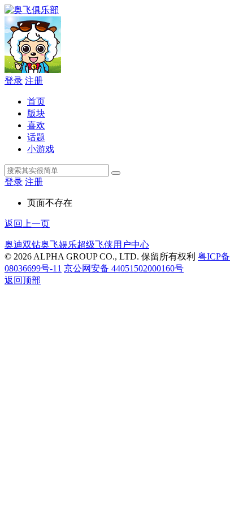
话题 (36, 137)
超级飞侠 (95, 244)
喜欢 (36, 125)
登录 (14, 80)
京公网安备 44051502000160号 (124, 268)
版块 (36, 113)
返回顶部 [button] (23, 280)
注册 (34, 80)
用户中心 (131, 244)
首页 (36, 101)
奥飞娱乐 (59, 244)
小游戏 (40, 149)
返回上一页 (27, 223)
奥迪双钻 (23, 244)
